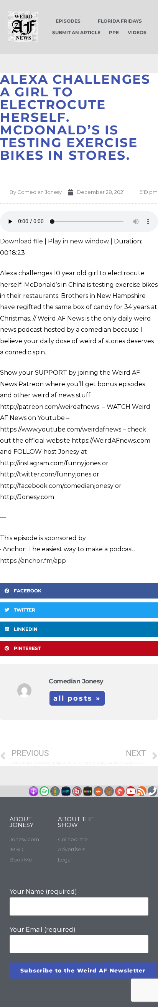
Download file (21, 241)
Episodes (68, 21)
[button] (79, 591)
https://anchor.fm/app (33, 560)
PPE (114, 32)
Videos (137, 32)
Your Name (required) (43, 891)
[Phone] (152, 791)
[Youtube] (130, 791)
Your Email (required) (43, 929)
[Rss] (141, 791)
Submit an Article (76, 32)
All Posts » (77, 698)
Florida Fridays (120, 21)
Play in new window (78, 241)
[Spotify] (44, 791)
